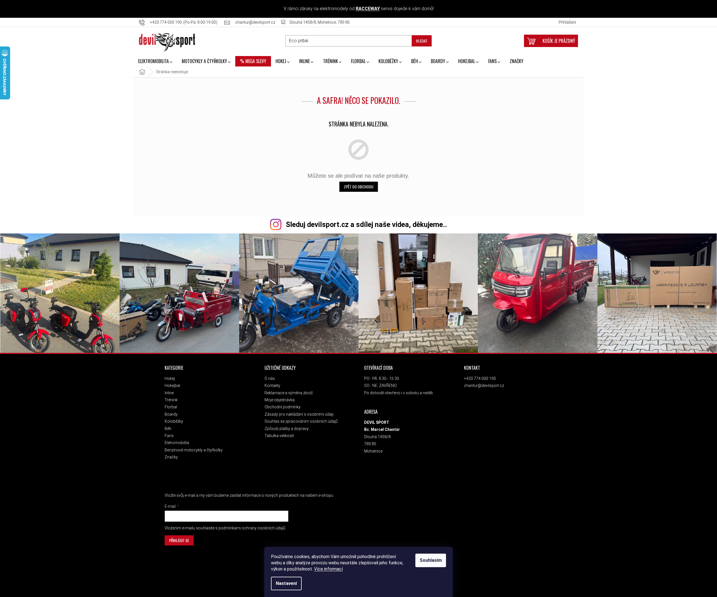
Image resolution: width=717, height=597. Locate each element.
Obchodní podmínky (283, 407)
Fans (169, 435)
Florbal (171, 407)
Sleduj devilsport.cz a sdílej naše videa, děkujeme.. (366, 224)
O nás (270, 378)
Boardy (171, 414)
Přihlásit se (179, 540)
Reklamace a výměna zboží (289, 393)
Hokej (170, 378)
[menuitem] (155, 61)
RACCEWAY (368, 8)
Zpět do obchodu (358, 187)
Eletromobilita (177, 442)
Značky (171, 457)
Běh (168, 428)
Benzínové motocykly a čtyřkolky (194, 450)
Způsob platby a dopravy (287, 428)
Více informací (328, 569)
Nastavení (286, 583)
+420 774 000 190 (480, 378)
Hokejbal (172, 385)
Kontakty (272, 385)
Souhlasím (431, 560)
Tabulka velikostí (279, 435)
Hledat (421, 41)
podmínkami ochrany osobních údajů (251, 528)
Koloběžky (174, 421)
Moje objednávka (280, 400)
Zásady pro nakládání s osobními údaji (299, 414)
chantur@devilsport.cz (484, 385)
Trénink (171, 400)
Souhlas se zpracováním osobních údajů (301, 421)
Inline (169, 393)
